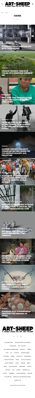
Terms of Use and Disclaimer (22, 377)
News (28, 363)
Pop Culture (21, 346)
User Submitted (21, 373)
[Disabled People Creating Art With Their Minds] (17, 38)
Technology (26, 370)
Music (17, 363)
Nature (23, 363)
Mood (17, 360)
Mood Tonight (9, 363)
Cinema (29, 349)
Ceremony (22, 366)
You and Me (8, 377)
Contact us (17, 380)
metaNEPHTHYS (15, 385)
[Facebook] (14, 336)
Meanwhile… (28, 356)
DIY (11, 353)
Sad (13, 370)
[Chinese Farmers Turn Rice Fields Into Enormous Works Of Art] (17, 64)
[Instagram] (21, 336)
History (30, 373)
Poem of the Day (9, 360)
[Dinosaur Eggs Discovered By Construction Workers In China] (17, 305)
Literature (13, 346)
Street (18, 370)
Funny (12, 356)
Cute (7, 353)
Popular (7, 370)
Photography (13, 366)
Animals (22, 349)
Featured (6, 356)
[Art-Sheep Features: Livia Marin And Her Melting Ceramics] (17, 225)
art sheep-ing (8, 343)
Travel (5, 373)
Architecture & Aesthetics (23, 343)
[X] (17, 336)
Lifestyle (19, 356)
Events (29, 366)
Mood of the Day (26, 360)
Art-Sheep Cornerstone (11, 349)
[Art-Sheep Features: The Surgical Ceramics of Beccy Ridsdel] (17, 278)
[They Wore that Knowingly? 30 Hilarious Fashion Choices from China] (17, 91)
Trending (11, 373)
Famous (16, 353)
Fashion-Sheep (25, 353)
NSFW (5, 366)
